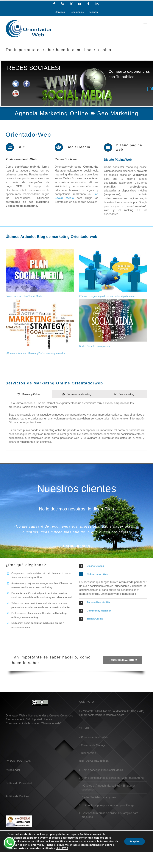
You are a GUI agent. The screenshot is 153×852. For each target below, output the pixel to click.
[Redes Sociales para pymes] (113, 320)
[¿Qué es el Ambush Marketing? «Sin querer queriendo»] (40, 324)
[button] (113, 566)
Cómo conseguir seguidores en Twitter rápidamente (107, 296)
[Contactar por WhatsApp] (9, 842)
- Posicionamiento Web (93, 737)
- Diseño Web (87, 752)
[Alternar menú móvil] (145, 22)
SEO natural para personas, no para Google (108, 805)
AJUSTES (62, 848)
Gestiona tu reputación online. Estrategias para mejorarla (110, 814)
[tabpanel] (76, 424)
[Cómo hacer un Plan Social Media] (40, 270)
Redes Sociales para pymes (94, 346)
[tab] (29, 394)
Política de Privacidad (19, 783)
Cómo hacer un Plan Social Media (24, 296)
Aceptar (134, 841)
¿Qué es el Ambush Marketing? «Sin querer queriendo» (35, 353)
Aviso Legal (13, 769)
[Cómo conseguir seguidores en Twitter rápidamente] (113, 270)
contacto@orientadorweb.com (106, 714)
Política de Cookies (17, 796)
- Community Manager (93, 745)
